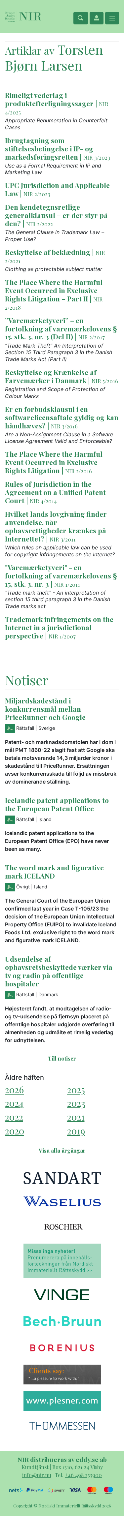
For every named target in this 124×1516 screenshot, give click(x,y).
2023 (76, 1103)
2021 (76, 1117)
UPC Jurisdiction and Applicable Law (57, 189)
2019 (76, 1131)
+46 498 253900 (83, 1474)
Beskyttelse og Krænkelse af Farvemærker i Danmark (51, 376)
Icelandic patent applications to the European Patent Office (57, 804)
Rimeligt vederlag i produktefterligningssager (49, 99)
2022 (14, 1117)
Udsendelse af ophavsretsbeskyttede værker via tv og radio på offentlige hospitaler (58, 971)
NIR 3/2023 (96, 157)
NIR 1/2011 (67, 584)
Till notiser (62, 1058)
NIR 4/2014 (43, 501)
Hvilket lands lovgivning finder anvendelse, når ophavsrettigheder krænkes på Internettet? (56, 526)
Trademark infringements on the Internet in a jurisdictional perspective (59, 627)
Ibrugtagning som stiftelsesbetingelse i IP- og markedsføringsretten (49, 148)
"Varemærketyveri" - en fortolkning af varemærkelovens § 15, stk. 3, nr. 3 (61, 575)
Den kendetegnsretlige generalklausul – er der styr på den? (56, 215)
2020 (14, 1131)
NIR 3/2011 (63, 539)
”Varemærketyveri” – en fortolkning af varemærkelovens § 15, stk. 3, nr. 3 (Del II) (61, 328)
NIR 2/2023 (36, 194)
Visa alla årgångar (62, 1150)
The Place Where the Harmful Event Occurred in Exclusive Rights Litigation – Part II (54, 290)
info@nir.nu (36, 1474)
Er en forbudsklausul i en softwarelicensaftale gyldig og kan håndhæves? (61, 417)
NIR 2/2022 (39, 224)
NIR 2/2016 (78, 471)
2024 (14, 1103)
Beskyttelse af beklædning (47, 252)
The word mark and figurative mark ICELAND (54, 871)
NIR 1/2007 (62, 636)
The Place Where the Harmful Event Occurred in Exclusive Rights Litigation (54, 462)
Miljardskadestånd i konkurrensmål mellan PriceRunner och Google (45, 709)
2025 (76, 1089)
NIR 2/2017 (91, 337)
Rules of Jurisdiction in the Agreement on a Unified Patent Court (55, 492)
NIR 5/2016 (105, 381)
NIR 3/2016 (64, 426)
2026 (14, 1089)
